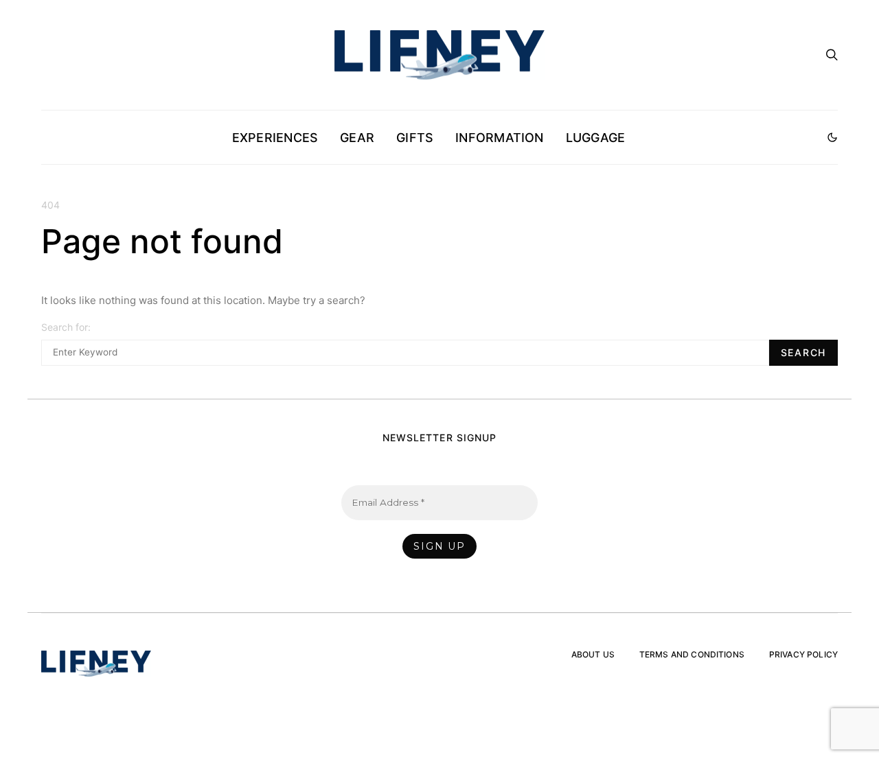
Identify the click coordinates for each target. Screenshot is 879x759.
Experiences (275, 137)
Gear (357, 137)
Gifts (414, 137)
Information (499, 137)
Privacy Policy (803, 654)
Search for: (66, 327)
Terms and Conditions (691, 654)
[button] (832, 137)
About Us (593, 654)
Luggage (596, 137)
